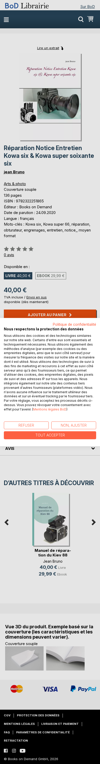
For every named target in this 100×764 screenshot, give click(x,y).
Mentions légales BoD (49, 409)
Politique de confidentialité (74, 324)
